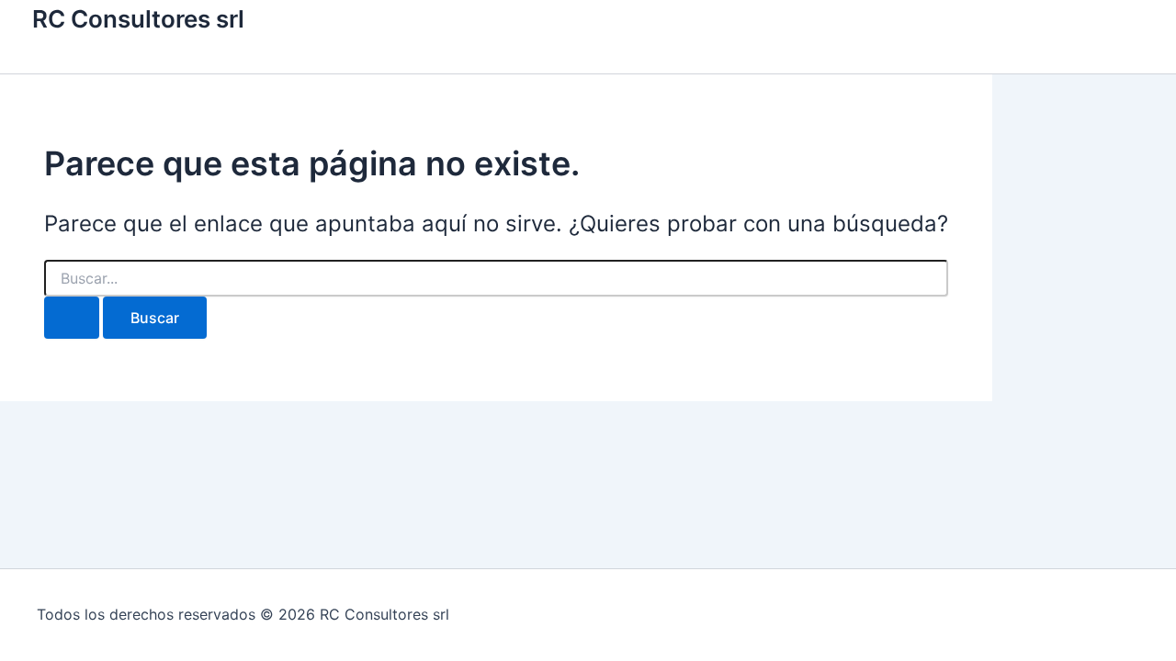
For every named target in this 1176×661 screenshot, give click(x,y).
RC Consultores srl (138, 19)
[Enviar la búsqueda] (71, 318)
